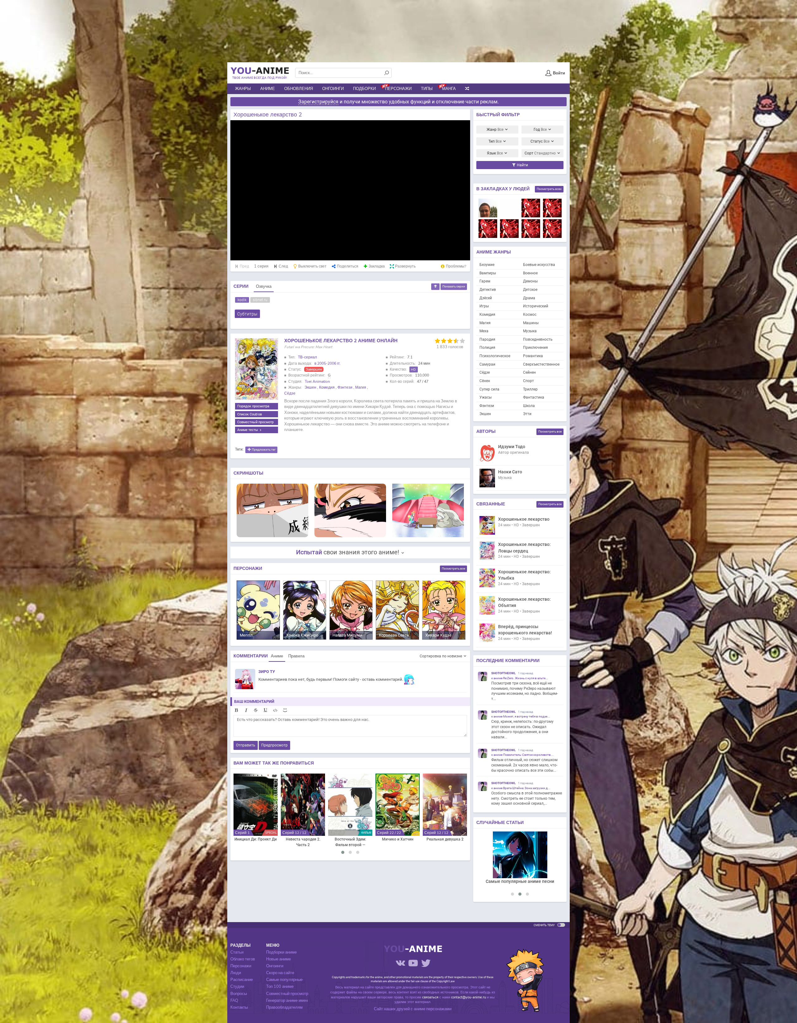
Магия (360, 387)
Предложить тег (263, 450)
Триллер (530, 389)
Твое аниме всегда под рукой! (259, 77)
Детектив (487, 289)
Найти (522, 165)
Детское (530, 289)
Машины (531, 323)
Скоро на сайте (280, 973)
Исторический (535, 306)
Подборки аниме (281, 952)
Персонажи (398, 89)
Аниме (267, 89)
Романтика (533, 356)
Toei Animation (317, 381)
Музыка (530, 331)
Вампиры (487, 273)
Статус (540, 141)
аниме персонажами (432, 1009)
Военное (530, 273)
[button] (343, 852)
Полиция (487, 347)
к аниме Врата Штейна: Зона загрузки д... (520, 788)
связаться (430, 997)
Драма (529, 298)
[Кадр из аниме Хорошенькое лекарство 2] (272, 510)
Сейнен (529, 372)
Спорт (528, 381)
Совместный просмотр (255, 422)
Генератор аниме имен (287, 1000)
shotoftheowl (503, 673)
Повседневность (538, 339)
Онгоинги (333, 89)
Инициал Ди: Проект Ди (255, 839)
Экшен (310, 387)
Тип (495, 141)
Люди (235, 973)
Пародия (487, 339)
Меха (483, 331)
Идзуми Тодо (511, 446)
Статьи (236, 952)
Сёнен (484, 381)
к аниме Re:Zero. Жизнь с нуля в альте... (519, 678)
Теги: (239, 449)
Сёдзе (289, 393)
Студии (237, 986)
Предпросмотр (274, 745)
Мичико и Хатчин (397, 839)
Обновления (298, 89)
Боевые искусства (539, 265)
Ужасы (485, 397)
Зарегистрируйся (318, 102)
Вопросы (238, 994)
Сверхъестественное (541, 364)
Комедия (327, 387)
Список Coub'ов (249, 414)
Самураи (487, 364)
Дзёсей (485, 298)
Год (540, 129)
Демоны (530, 281)
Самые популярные (284, 980)
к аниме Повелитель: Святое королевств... (522, 755)
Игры (484, 306)
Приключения (535, 347)
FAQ (234, 1000)
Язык (495, 153)
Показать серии (453, 286)
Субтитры (247, 313)
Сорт (540, 153)
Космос (529, 314)
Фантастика (533, 397)
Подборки (364, 89)
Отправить (245, 745)
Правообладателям (284, 1007)
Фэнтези (344, 387)
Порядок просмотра (253, 406)
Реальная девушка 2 (445, 839)
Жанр (495, 129)
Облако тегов (242, 959)
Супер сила (489, 389)
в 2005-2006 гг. (327, 363)
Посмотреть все (453, 568)
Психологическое (494, 356)
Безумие (486, 265)
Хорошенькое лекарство (523, 519)
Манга (449, 89)
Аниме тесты (248, 430)
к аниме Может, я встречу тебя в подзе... (520, 716)
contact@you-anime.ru (468, 997)
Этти (527, 414)
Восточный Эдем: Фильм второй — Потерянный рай (350, 842)
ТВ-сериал (307, 357)
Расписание (241, 980)
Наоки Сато (510, 471)
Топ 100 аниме (280, 986)
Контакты (239, 1007)
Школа (529, 406)
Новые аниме (278, 959)
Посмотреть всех (549, 189)
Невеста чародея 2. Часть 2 (303, 842)
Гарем (484, 281)
